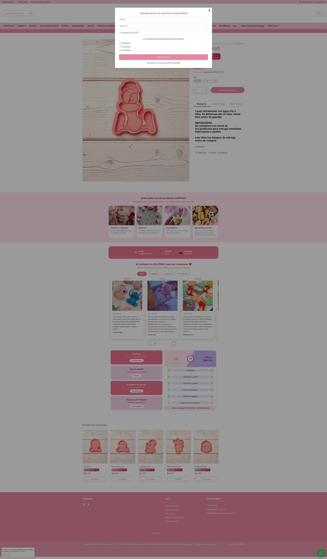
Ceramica (126, 46)
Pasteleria (126, 43)
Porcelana (126, 50)
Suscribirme (163, 57)
